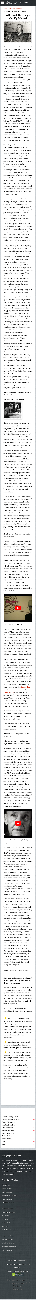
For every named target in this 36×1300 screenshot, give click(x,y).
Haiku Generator (7, 1189)
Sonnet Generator (7, 1192)
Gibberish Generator (8, 1203)
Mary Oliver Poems (8, 1236)
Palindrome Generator (9, 1246)
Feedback (9, 1271)
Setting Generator (7, 1239)
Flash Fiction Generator (9, 1230)
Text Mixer (5, 1219)
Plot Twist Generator (8, 1216)
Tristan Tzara (26, 687)
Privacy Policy (24, 1271)
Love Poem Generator (8, 1243)
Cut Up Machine (7, 1223)
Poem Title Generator (8, 1212)
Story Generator (7, 1250)
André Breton (9, 692)
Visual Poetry (6, 1185)
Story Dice (5, 1226)
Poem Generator (7, 1199)
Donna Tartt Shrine (8, 1209)
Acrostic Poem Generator (9, 1196)
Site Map (16, 1271)
